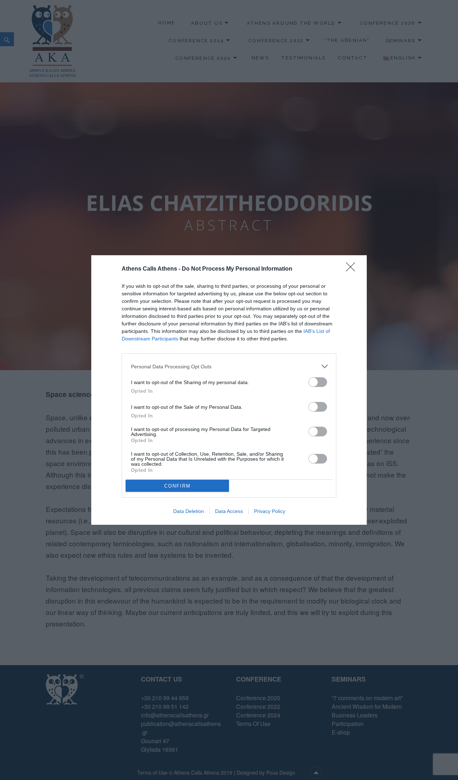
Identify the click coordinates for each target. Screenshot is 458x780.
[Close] (353, 269)
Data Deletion (188, 511)
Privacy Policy (269, 511)
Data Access (229, 511)
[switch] (317, 382)
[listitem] (229, 366)
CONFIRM (177, 486)
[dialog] (229, 390)
